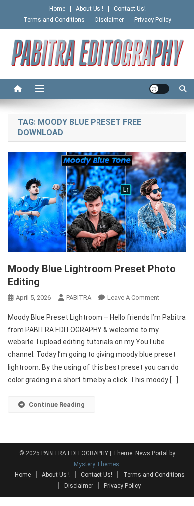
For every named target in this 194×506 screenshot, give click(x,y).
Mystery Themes (96, 464)
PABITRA (78, 297)
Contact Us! (130, 8)
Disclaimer (109, 19)
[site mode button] (159, 89)
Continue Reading (57, 404)
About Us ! (89, 8)
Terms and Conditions (54, 19)
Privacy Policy (152, 19)
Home (57, 8)
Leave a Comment (133, 297)
